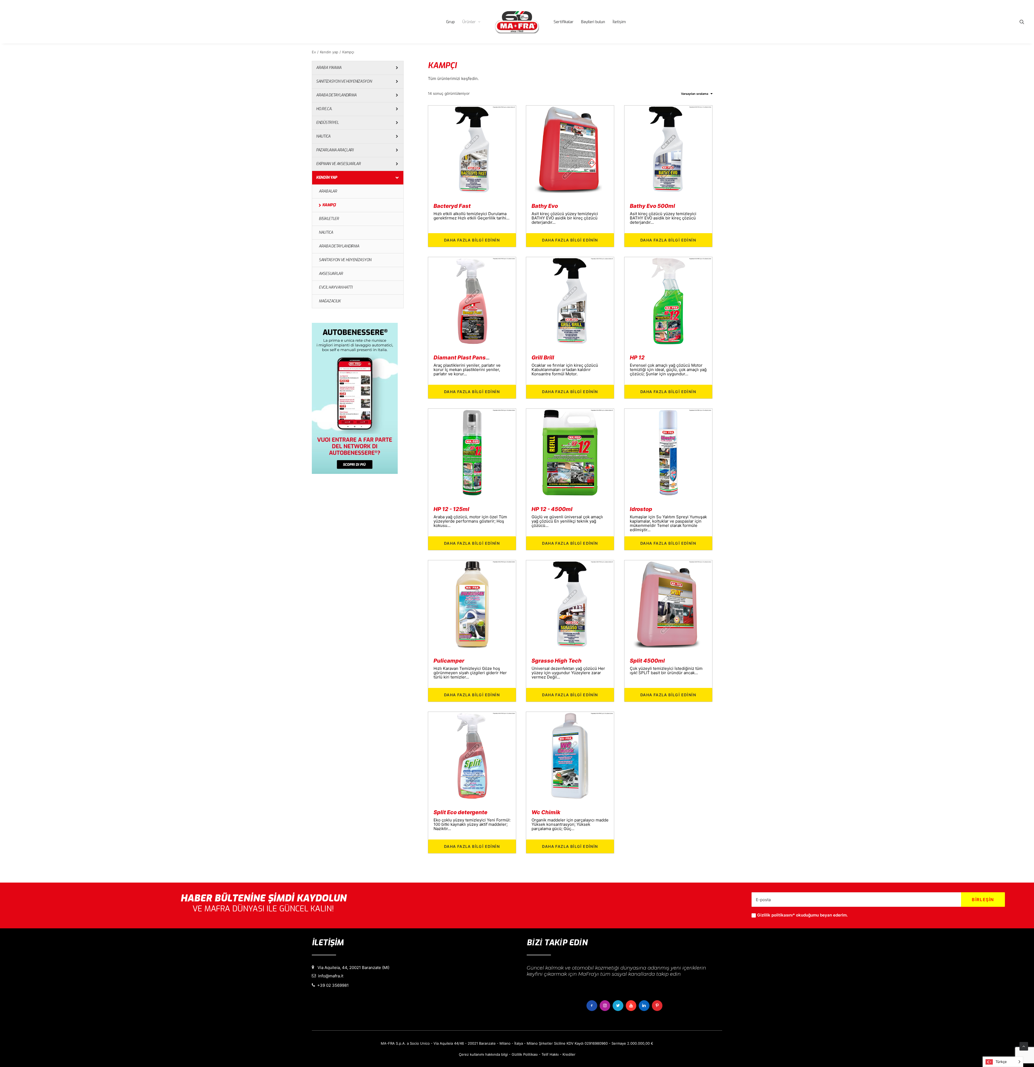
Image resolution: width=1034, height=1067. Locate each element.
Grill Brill (543, 357)
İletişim (619, 22)
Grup (450, 22)
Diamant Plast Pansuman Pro (472, 357)
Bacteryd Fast (452, 206)
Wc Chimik (546, 812)
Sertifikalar (564, 22)
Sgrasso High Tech (557, 660)
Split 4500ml (647, 660)
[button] (1021, 22)
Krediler (569, 1054)
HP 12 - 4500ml (552, 509)
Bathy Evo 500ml (652, 206)
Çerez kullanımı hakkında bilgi (483, 1054)
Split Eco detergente (460, 812)
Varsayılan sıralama (694, 94)
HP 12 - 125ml (451, 509)
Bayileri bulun (593, 22)
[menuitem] (450, 22)
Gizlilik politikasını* (776, 915)
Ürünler (469, 22)
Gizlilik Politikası (525, 1054)
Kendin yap (329, 52)
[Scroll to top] (1023, 1045)
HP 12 (637, 357)
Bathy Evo (545, 206)
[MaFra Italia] (517, 22)
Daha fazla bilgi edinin (472, 240)
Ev (314, 52)
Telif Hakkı (550, 1054)
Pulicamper (449, 660)
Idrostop (641, 509)
